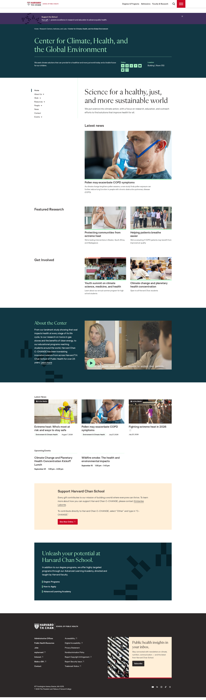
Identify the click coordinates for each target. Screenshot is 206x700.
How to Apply (49, 586)
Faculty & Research (160, 4)
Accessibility (70, 638)
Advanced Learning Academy (57, 591)
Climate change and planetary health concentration (148, 284)
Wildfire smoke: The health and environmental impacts (101, 459)
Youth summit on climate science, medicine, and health (103, 284)
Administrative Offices (43, 638)
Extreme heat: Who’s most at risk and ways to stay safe (52, 428)
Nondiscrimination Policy (74, 652)
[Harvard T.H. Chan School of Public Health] (56, 626)
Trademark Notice (72, 666)
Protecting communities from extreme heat (103, 234)
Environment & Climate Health (47, 435)
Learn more (46, 362)
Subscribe (138, 663)
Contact (37, 666)
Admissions (146, 4)
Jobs (36, 648)
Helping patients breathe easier (145, 234)
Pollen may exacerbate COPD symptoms (110, 182)
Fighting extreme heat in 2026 (147, 426)
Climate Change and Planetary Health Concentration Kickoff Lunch (53, 461)
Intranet (37, 657)
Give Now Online (66, 522)
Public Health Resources (44, 643)
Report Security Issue (73, 661)
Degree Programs (51, 582)
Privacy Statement (72, 648)
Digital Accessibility (72, 643)
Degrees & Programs (130, 4)
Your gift (45, 20)
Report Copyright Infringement (77, 657)
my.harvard (38, 652)
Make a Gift (39, 661)
